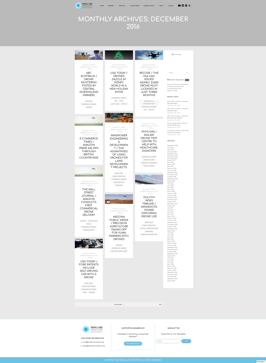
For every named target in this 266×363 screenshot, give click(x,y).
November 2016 (172, 224)
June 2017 (170, 210)
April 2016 (170, 239)
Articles (90, 69)
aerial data (119, 173)
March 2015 (171, 266)
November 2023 (172, 156)
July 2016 (170, 233)
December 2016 (172, 222)
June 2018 (170, 185)
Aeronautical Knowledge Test (149, 102)
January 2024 (172, 152)
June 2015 (170, 260)
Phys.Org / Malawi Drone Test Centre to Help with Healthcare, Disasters (149, 141)
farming (89, 107)
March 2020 (171, 164)
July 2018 (170, 183)
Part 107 (124, 104)
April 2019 (170, 166)
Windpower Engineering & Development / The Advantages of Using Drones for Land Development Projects (119, 151)
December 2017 (172, 197)
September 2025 (172, 145)
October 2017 (171, 201)
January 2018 (171, 195)
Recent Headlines (176, 80)
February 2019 (171, 168)
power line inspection (149, 234)
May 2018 (170, 187)
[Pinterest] (186, 5)
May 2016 (170, 237)
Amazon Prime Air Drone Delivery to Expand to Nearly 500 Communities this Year (177, 86)
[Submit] (186, 341)
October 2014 (171, 276)
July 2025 (170, 147)
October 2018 (171, 176)
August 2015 (171, 256)
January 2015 (171, 270)
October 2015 (171, 251)
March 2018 (171, 191)
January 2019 (171, 170)
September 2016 (172, 229)
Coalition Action (148, 5)
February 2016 (172, 243)
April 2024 (170, 149)
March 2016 (171, 241)
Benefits (111, 5)
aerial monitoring (88, 286)
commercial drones (89, 104)
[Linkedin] (182, 5)
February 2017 (171, 218)
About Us (122, 5)
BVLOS (89, 224)
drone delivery (149, 159)
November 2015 (172, 249)
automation (93, 221)
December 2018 (172, 172)
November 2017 (172, 199)
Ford (84, 292)
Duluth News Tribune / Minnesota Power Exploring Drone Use (149, 207)
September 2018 (172, 179)
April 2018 (170, 189)
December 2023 (172, 154)
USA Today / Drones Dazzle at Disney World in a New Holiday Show (119, 83)
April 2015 (170, 264)
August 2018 (171, 181)
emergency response (149, 162)
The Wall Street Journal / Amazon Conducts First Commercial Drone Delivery (89, 202)
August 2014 (171, 281)
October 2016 (171, 226)
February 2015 (172, 268)
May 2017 (170, 212)
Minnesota (149, 231)
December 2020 (172, 158)
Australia (88, 101)
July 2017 (170, 208)
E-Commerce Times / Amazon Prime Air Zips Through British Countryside (88, 148)
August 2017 (171, 206)
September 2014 (172, 278)
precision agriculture (119, 251)
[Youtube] (179, 5)
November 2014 (172, 274)
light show (115, 104)
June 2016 (170, 235)
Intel (121, 101)
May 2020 (170, 162)
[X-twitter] (189, 5)
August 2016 (171, 231)
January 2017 (171, 220)
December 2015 (172, 247)
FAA (116, 101)
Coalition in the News (90, 135)
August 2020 (171, 160)
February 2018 (172, 193)
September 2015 (172, 253)
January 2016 (171, 245)
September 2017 (172, 204)
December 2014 (172, 272)
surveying (119, 185)
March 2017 (171, 216)
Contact (171, 5)
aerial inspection (119, 176)
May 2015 (170, 262)
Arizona (119, 245)
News (161, 5)
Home (102, 5)
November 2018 (172, 174)
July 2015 (170, 258)
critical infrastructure (149, 228)
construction (119, 182)
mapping (92, 292)
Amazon (83, 221)
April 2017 (170, 214)
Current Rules (134, 5)
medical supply (149, 165)
